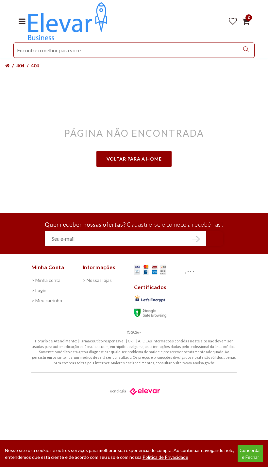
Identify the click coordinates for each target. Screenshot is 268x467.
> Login (38, 290)
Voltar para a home (134, 159)
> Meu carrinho (46, 300)
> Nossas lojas (97, 280)
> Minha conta (45, 280)
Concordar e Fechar (250, 453)
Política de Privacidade (165, 457)
